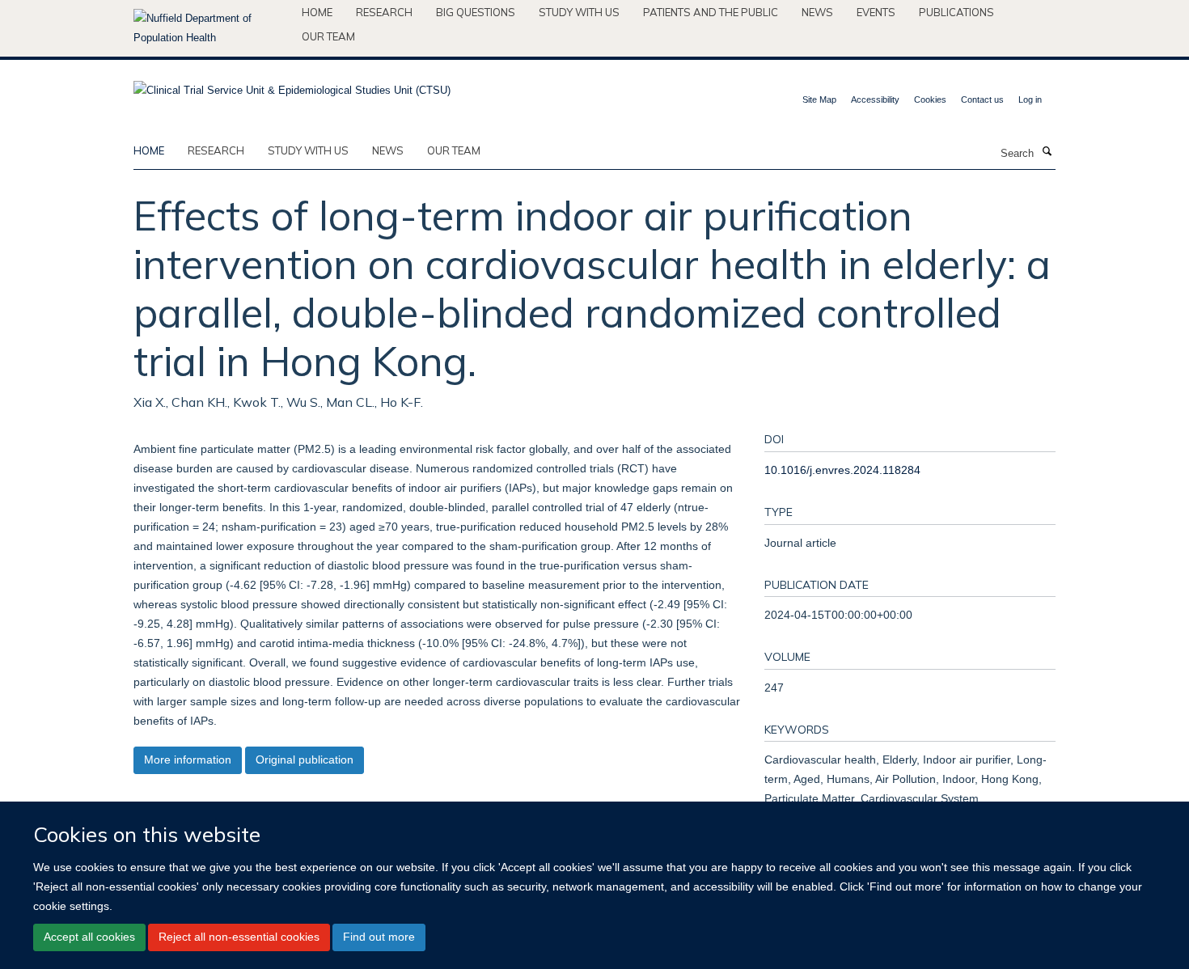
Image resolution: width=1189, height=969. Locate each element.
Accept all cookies (89, 936)
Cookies (930, 99)
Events (876, 12)
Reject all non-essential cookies (239, 936)
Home (317, 12)
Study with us (579, 12)
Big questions (475, 12)
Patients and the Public (710, 12)
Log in (1030, 99)
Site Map (819, 99)
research (216, 150)
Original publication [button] (304, 759)
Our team (328, 36)
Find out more (379, 936)
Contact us (982, 99)
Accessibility (875, 99)
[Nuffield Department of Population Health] (211, 28)
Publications (956, 12)
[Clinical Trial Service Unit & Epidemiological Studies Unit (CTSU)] (292, 85)
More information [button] (187, 759)
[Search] (1047, 152)
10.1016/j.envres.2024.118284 (842, 469)
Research (384, 12)
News (817, 12)
